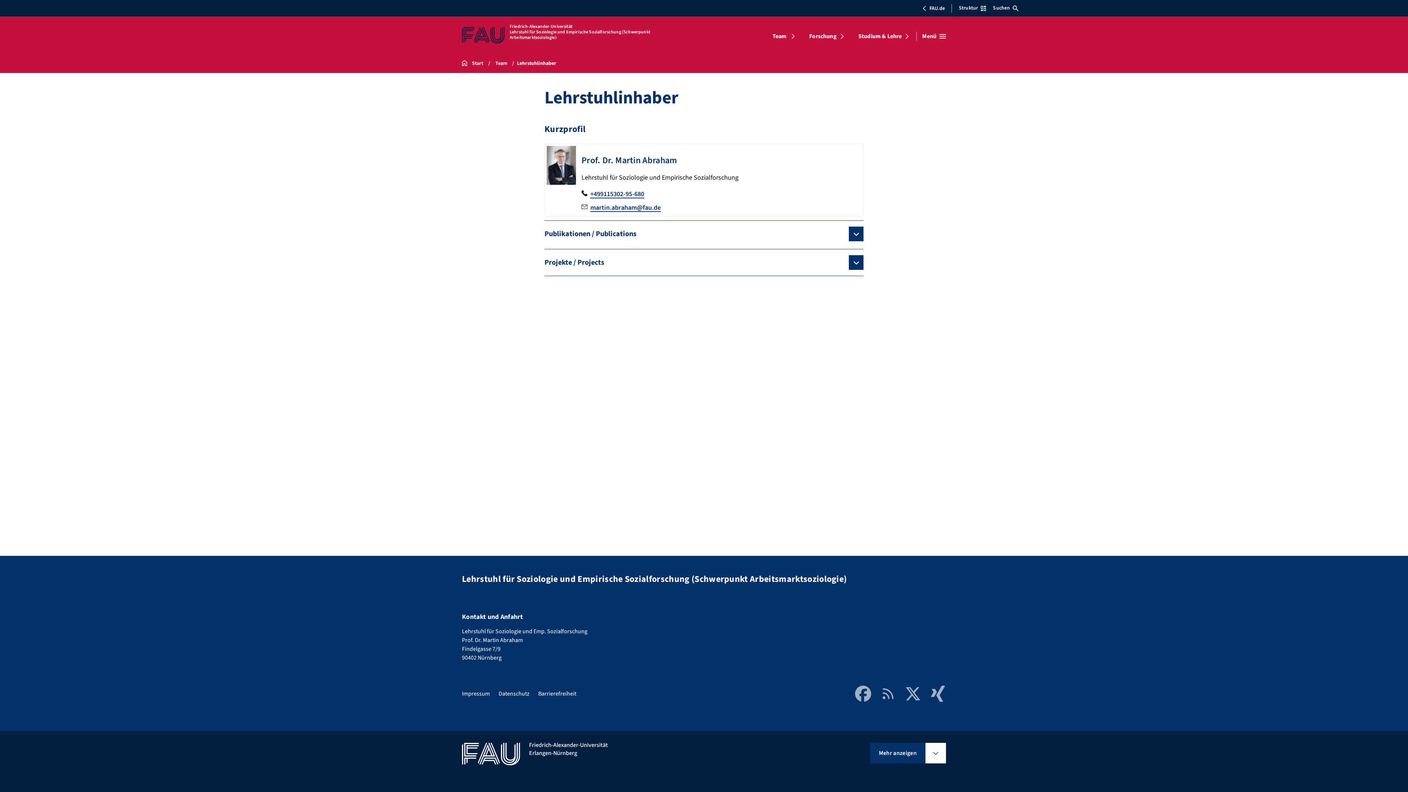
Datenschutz (514, 694)
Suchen (1001, 8)
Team (780, 36)
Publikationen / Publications (590, 234)
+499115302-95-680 (617, 194)
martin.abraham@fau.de (625, 207)
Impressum (476, 694)
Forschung (822, 36)
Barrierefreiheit (557, 694)
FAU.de (937, 8)
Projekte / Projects (574, 262)
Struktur (968, 8)
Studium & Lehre (880, 36)
